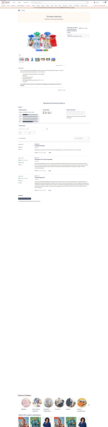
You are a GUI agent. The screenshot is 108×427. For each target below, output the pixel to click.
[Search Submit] (87, 2)
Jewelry (47, 5)
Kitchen (70, 5)
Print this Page (62, 89)
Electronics (65, 5)
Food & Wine (76, 5)
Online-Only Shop (20, 5)
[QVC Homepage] (19, 10)
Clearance (28, 5)
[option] (54, 7)
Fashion (38, 5)
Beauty (42, 5)
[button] (94, 2)
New (8, 5)
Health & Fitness (84, 5)
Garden (33, 5)
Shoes (52, 5)
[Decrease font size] (64, 65)
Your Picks (4, 5)
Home (60, 5)
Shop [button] (14, 2)
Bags (56, 5)
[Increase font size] (63, 65)
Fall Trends (13, 5)
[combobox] (58, 2)
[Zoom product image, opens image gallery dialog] (19, 55)
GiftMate (68, 32)
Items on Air (26, 2)
